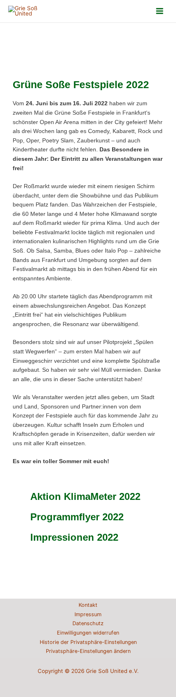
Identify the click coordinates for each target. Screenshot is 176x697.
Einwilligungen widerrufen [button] (88, 633)
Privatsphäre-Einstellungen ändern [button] (88, 651)
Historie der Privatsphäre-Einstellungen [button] (88, 642)
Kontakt (88, 605)
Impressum (88, 614)
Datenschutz (88, 623)
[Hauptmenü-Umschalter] (159, 11)
